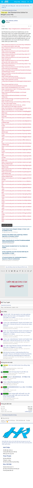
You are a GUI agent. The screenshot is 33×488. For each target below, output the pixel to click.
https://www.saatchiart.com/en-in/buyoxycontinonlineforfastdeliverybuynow (13, 77)
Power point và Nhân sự (8, 399)
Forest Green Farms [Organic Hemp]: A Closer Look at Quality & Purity (15, 229)
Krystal (5, 243)
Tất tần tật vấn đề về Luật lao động (11, 462)
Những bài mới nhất (6, 362)
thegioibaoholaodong (6, 305)
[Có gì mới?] (28, 1)
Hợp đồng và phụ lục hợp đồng (10, 320)
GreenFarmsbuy (6, 249)
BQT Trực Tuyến (5, 302)
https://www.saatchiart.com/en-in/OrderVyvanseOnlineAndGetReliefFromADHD (14, 85)
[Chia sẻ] (29, 26)
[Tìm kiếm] (31, 1)
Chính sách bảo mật (20, 420)
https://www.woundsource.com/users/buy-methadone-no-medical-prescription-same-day (16, 45)
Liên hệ (2, 420)
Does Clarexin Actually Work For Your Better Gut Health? (15, 246)
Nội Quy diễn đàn (7, 458)
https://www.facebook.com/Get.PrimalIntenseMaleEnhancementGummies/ (16, 241)
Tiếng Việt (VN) (5, 418)
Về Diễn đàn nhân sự (8, 450)
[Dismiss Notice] (30, 6)
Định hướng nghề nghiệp (9, 369)
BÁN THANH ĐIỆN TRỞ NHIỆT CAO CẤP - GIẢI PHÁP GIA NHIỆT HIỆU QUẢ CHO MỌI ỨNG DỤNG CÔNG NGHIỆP (16, 395)
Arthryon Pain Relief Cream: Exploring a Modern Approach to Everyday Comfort (15, 235)
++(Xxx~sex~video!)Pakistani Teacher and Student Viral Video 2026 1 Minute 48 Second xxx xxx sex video (17, 339)
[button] (2, 1)
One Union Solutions (7, 260)
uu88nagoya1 (28, 411)
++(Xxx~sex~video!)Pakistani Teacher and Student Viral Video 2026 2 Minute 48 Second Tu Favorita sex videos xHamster (17, 324)
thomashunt (6, 254)
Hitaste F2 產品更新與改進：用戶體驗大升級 (16, 377)
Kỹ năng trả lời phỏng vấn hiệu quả (11, 468)
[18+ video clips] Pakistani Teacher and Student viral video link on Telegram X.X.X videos (17, 346)
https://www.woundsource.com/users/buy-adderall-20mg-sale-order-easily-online (15, 61)
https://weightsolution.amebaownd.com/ (19, 28)
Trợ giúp (28, 420)
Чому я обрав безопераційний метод (13, 382)
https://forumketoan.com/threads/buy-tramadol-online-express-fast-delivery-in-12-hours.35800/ (16, 108)
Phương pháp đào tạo (8, 470)
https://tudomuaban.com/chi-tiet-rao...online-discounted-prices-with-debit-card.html (14, 105)
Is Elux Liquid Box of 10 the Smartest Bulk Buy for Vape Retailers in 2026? (15, 252)
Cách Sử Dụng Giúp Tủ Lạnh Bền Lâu (15, 372)
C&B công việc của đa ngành (9, 374)
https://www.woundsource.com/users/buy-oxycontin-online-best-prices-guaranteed (16, 67)
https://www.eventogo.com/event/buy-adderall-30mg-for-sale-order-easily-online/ (16, 102)
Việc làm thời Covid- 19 (8, 467)
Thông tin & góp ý (7, 379)
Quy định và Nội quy (10, 420)
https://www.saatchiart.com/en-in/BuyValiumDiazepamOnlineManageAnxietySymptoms (16, 81)
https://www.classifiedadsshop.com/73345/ (13, 87)
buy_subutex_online (6, 16)
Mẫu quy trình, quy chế (8, 453)
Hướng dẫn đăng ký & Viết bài (10, 384)
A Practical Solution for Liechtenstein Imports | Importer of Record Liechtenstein (14, 258)
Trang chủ (3, 421)
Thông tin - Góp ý (7, 460)
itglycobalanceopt (7, 232)
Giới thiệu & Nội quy (7, 358)
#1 (30, 26)
